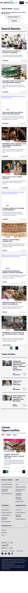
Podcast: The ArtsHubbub (19, 494)
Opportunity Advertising (5, 518)
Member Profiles (19, 501)
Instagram (12, 554)
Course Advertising (6, 521)
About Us (4, 530)
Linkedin (9, 554)
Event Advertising (6, 515)
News (17, 484)
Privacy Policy (5, 550)
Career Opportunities (11, 429)
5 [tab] (18, 471)
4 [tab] (15, 471)
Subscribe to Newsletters (18, 498)
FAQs (3, 535)
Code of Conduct (19, 550)
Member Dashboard (20, 519)
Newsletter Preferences (18, 515)
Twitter (6, 553)
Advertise (14, 21)
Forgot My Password (21, 512)
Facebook (3, 554)
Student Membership (7, 493)
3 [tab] (12, 471)
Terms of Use (12, 550)
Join (22, 2)
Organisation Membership (5, 490)
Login (26, 2)
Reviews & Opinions (20, 486)
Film (3, 435)
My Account (18, 509)
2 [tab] (9, 471)
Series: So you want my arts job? (20, 490)
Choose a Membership (7, 484)
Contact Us (4, 532)
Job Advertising (5, 509)
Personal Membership (7, 486)
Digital (8, 435)
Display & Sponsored (7, 512)
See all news (16, 8)
